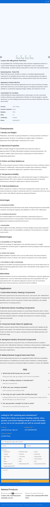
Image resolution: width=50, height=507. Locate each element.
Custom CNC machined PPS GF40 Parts (36, 497)
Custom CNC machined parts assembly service (11, 497)
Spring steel (37, 456)
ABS (5, 459)
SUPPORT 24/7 (28, 427)
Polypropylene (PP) (9, 466)
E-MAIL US (4, 427)
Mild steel (37, 454)
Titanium (21, 454)
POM (20, 459)
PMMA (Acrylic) (8, 464)
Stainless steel (23, 452)
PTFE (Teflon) (38, 459)
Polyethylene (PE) (24, 464)
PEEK (20, 461)
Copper (6, 454)
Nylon (5, 461)
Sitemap (33, 504)
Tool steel (22, 456)
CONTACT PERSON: (6, 433)
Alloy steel (7, 456)
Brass (36, 452)
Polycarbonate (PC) (40, 464)
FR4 (35, 461)
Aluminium (7, 452)
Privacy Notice (39, 504)
